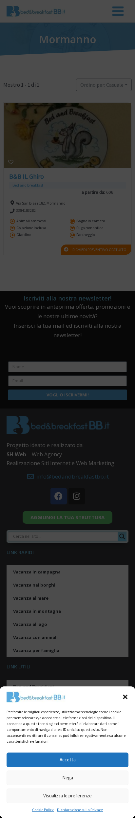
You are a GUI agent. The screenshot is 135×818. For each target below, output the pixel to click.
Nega (67, 777)
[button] (125, 697)
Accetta (68, 759)
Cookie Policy (43, 809)
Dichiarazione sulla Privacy (80, 809)
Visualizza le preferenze (67, 795)
